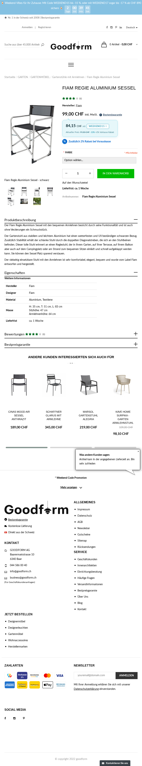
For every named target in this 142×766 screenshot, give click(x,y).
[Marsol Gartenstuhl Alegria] (88, 387)
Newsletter (83, 528)
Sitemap (82, 541)
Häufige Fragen (86, 578)
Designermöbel (16, 621)
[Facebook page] (8, 718)
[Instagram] (18, 718)
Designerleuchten (18, 628)
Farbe (67, 152)
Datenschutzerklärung (86, 689)
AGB (80, 522)
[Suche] (42, 45)
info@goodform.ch (20, 571)
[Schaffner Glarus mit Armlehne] (54, 387)
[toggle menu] (71, 64)
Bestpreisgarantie (50, 18)
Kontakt (81, 609)
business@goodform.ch (23, 577)
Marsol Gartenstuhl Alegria (88, 415)
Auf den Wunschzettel (75, 183)
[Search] (24, 45)
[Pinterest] (27, 718)
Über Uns (82, 597)
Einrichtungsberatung (89, 572)
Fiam (32, 286)
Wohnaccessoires (18, 640)
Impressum (83, 509)
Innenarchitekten (87, 565)
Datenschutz (84, 516)
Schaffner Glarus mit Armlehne (54, 415)
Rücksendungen (86, 547)
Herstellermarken (18, 646)
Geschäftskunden (87, 559)
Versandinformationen (90, 584)
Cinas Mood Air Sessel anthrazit (19, 415)
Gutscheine (83, 534)
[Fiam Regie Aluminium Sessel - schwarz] (30, 132)
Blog (79, 603)
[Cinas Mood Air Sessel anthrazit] (19, 387)
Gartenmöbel (15, 634)
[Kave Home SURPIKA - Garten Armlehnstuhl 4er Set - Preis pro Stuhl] (123, 387)
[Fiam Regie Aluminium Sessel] (24, 201)
